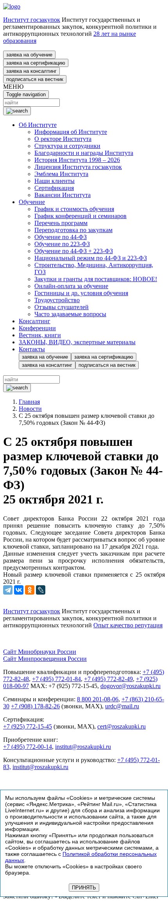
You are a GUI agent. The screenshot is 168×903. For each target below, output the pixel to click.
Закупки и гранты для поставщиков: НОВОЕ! (95, 279)
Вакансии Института (62, 195)
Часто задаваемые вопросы (70, 314)
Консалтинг (34, 321)
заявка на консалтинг (31, 71)
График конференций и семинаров (80, 216)
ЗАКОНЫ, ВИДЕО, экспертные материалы (77, 342)
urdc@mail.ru (122, 706)
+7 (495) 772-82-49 (108, 679)
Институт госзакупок (31, 19)
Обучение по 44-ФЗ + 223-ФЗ (73, 251)
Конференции (37, 328)
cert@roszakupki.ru (121, 726)
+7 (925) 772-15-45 (27, 726)
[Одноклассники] (29, 590)
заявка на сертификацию (35, 63)
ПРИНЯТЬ (84, 888)
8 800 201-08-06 (97, 699)
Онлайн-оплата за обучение (71, 286)
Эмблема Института (61, 174)
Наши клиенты (54, 181)
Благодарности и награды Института (83, 153)
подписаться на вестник (34, 79)
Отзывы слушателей (61, 307)
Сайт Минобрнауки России (39, 651)
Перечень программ (61, 223)
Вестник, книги (40, 335)
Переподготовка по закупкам (73, 230)
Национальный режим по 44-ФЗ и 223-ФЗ (90, 258)
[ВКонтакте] (18, 590)
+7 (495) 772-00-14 (27, 746)
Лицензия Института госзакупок (78, 167)
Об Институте (38, 124)
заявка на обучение (29, 55)
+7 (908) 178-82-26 (35, 706)
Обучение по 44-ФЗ (60, 237)
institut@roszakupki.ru (83, 746)
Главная (29, 401)
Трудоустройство (57, 300)
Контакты (32, 349)
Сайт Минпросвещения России (45, 658)
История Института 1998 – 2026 (77, 160)
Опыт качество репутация (128, 625)
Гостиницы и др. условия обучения (81, 293)
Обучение (32, 202)
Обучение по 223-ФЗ (62, 244)
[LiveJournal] (40, 590)
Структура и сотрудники (67, 146)
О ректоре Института (62, 139)
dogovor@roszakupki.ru (130, 686)
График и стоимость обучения (74, 209)
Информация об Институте (70, 131)
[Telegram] (8, 590)
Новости (30, 408)
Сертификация (54, 188)
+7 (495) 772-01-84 (56, 679)
